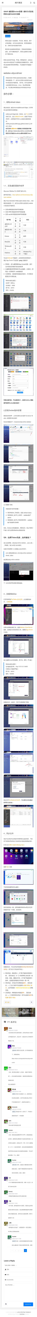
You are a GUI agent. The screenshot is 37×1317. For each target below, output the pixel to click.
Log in (19, 1312)
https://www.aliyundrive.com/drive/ (20, 131)
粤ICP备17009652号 (26, 1312)
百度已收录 (30, 20)
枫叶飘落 (18, 2)
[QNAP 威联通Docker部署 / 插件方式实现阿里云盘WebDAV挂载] (18, 28)
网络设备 (16, 17)
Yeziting (21, 1314)
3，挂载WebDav (25, 400)
